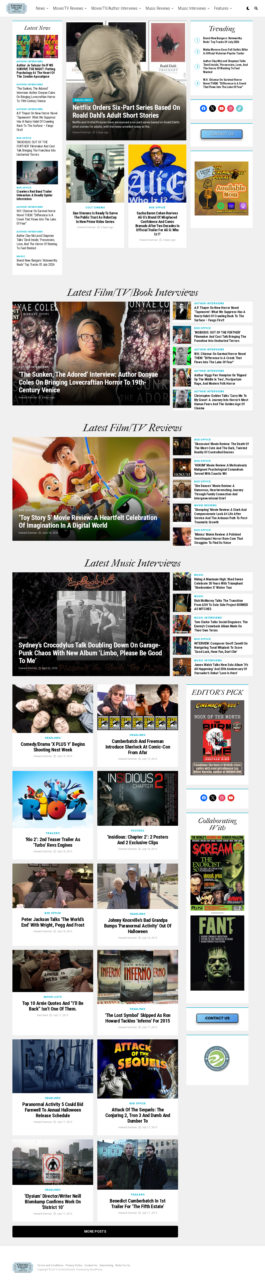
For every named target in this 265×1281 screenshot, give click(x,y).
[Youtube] (221, 108)
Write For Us (122, 1265)
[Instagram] (230, 108)
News (40, 8)
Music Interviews (192, 8)
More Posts (95, 1231)
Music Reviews (158, 8)
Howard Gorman (81, 132)
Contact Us (90, 1265)
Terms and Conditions (50, 1265)
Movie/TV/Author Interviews (114, 8)
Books (132, 25)
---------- (217, 913)
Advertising (106, 1265)
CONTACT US (222, 134)
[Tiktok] (239, 108)
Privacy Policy (74, 1265)
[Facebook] (203, 108)
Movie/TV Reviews (68, 8)
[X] (212, 108)
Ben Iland (42, 1015)
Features (221, 8)
